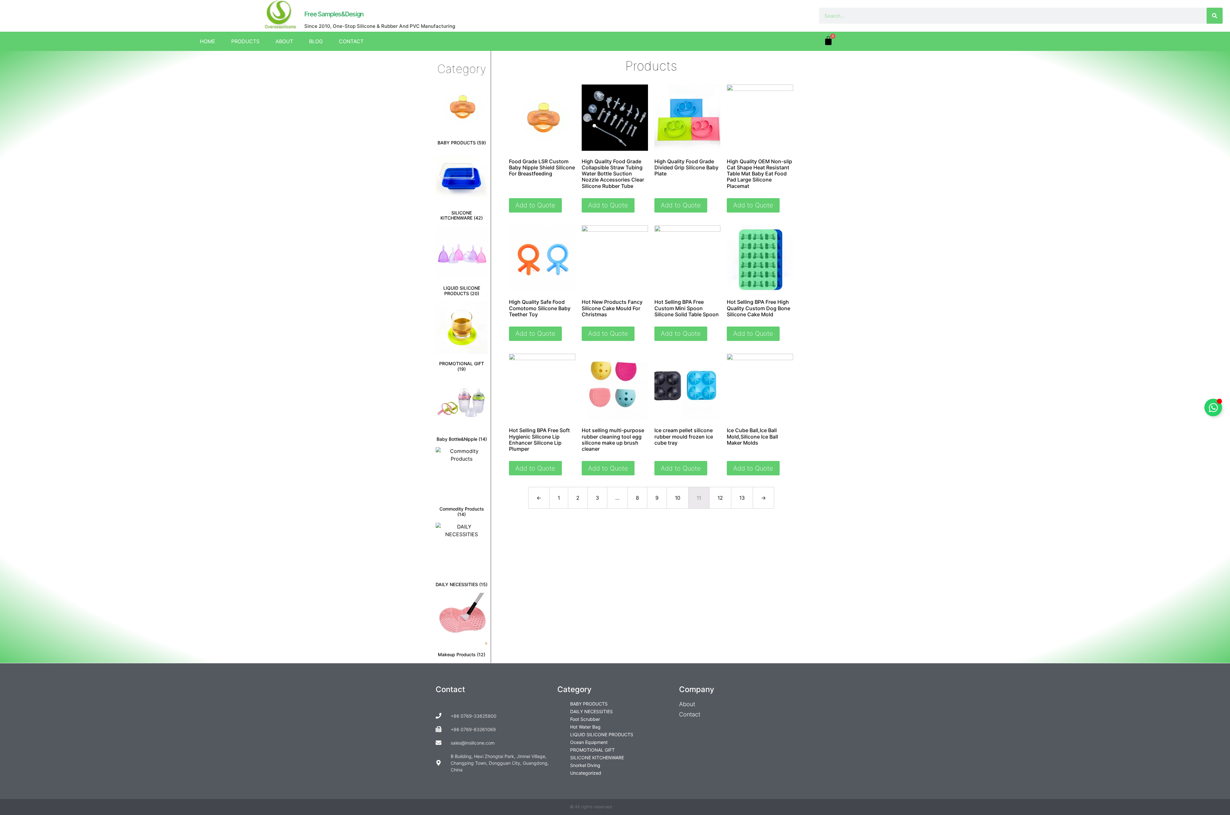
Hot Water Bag (585, 727)
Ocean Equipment (589, 742)
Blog (316, 41)
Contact (351, 41)
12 (720, 498)
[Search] (1215, 16)
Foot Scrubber (585, 719)
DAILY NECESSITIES (591, 711)
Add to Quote (535, 205)
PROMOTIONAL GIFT (592, 750)
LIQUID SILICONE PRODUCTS (601, 734)
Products (245, 41)
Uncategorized (585, 773)
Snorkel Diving (585, 765)
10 (677, 498)
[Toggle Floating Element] (1213, 407)
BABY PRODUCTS (589, 703)
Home (207, 41)
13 (742, 498)
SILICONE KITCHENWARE (597, 757)
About (284, 41)
